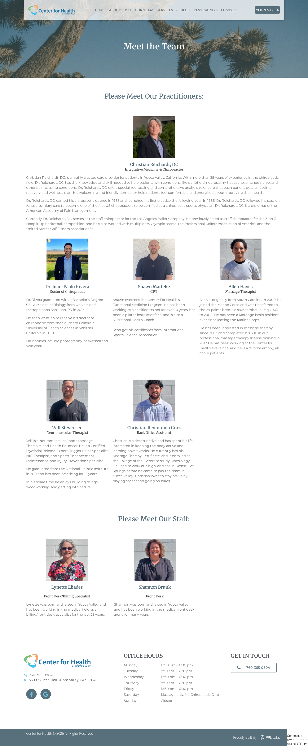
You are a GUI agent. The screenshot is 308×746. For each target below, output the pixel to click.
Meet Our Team (138, 10)
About (115, 10)
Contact (229, 10)
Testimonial (206, 10)
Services (165, 10)
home (100, 10)
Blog (185, 10)
